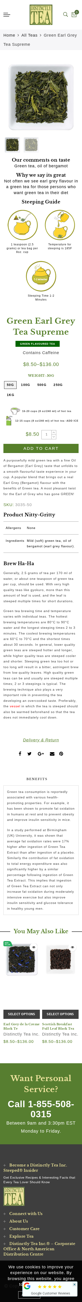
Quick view (34, 947)
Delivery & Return (41, 740)
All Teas (29, 35)
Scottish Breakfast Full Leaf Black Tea (58, 1026)
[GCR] (27, 1286)
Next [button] (64, 99)
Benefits (37, 779)
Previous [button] (12, 100)
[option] (41, 97)
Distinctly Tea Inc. (21, 1034)
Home (9, 35)
